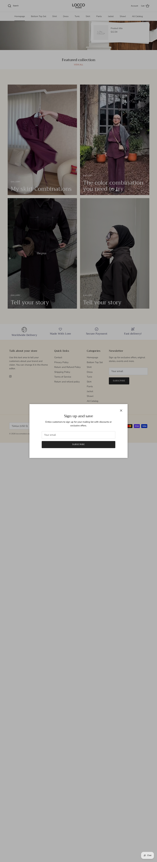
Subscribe (78, 444)
